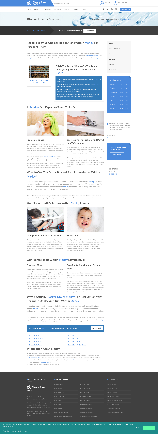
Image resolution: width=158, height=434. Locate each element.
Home (29, 9)
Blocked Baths (85, 388)
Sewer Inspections (86, 404)
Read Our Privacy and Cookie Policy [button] (15, 431)
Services (57, 9)
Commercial (113, 54)
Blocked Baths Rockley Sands (77, 345)
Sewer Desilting (112, 392)
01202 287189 (108, 4)
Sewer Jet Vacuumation (115, 400)
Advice (76, 9)
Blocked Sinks (85, 384)
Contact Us (96, 328)
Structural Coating (113, 396)
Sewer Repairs (112, 384)
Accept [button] (149, 428)
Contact (83, 9)
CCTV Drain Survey (113, 404)
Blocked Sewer (85, 400)
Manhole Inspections (35, 358)
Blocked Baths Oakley (35, 342)
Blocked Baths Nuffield (36, 339)
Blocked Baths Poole (35, 336)
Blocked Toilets (85, 392)
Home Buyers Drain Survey (116, 412)
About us (112, 43)
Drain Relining (58, 408)
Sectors (66, 9)
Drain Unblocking (59, 392)
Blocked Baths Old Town (75, 342)
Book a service (125, 9)
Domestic (112, 59)
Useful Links (113, 379)
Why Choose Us (46, 9)
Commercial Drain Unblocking (63, 416)
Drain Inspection (45, 362)
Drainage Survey (86, 396)
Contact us (112, 70)
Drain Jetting (58, 400)
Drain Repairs (58, 404)
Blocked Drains (58, 384)
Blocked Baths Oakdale (75, 339)
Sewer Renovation (86, 408)
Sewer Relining (112, 388)
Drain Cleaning (58, 388)
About (36, 9)
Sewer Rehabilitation (87, 412)
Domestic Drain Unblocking (89, 416)
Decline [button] (138, 428)
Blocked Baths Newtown (75, 336)
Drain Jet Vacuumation (74, 360)
